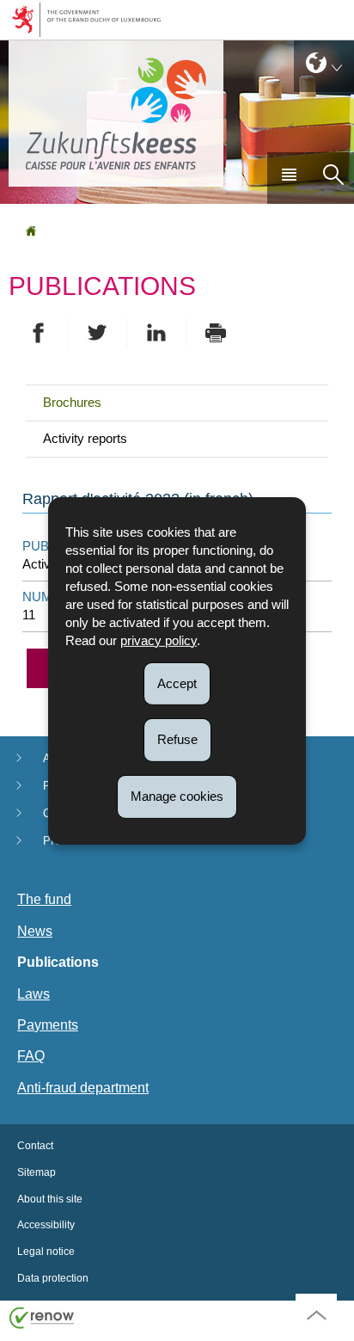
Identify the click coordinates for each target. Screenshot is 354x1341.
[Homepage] (31, 231)
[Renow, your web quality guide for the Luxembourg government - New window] (42, 1316)
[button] (288, 178)
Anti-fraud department (83, 1088)
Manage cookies (177, 796)
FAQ (31, 1056)
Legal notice (46, 1251)
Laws (33, 994)
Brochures (72, 402)
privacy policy (158, 639)
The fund (44, 899)
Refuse (177, 739)
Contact (35, 1146)
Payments (47, 1025)
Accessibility (46, 1225)
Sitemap (36, 1172)
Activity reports (85, 438)
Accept (177, 682)
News (34, 931)
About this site (49, 1199)
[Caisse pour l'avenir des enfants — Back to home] (116, 113)
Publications (58, 962)
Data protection (52, 1278)
